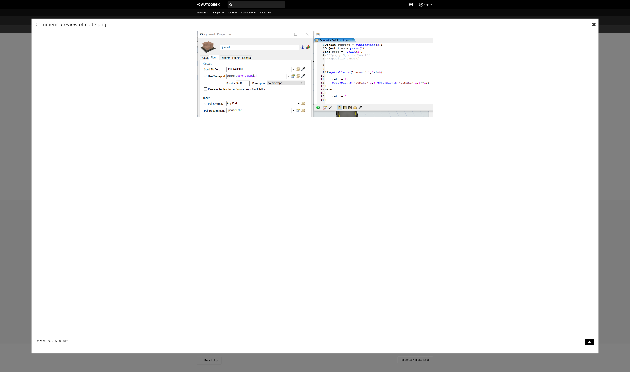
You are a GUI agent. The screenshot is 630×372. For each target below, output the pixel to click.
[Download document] (589, 342)
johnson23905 (44, 341)
